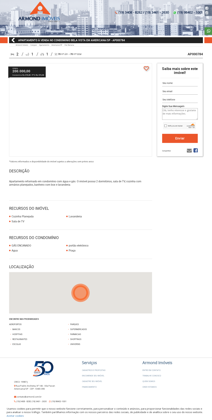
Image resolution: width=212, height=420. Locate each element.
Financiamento (89, 387)
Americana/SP (57, 45)
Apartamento (44, 45)
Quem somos (148, 381)
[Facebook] (206, 8)
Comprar (33, 45)
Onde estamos (149, 387)
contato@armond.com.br (29, 396)
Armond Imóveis (22, 45)
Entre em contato (151, 370)
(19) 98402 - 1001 (189, 12)
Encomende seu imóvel (93, 375)
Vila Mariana (69, 45)
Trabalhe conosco (151, 375)
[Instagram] (206, 13)
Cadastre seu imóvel (92, 381)
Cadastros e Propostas (93, 370)
